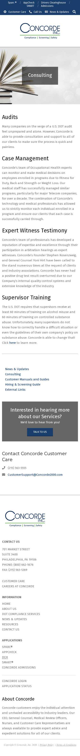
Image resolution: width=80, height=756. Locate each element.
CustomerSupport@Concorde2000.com (35, 475)
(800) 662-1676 (23, 565)
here (12, 343)
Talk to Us (40, 431)
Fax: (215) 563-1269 (14, 570)
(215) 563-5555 (17, 468)
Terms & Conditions (66, 744)
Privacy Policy (47, 744)
